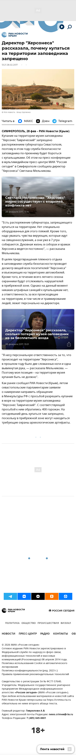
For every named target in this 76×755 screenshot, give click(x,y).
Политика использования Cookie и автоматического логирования (34, 665)
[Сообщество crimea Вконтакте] (24, 596)
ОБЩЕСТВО (28, 623)
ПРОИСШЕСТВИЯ (48, 623)
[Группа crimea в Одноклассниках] (52, 596)
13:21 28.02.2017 (10, 64)
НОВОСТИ (8, 634)
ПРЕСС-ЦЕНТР (28, 634)
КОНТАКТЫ (60, 634)
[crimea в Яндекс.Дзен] (38, 596)
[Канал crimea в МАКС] (65, 596)
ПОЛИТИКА (12, 623)
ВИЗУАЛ (66, 623)
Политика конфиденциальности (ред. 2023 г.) (30, 671)
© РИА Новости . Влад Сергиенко (16, 112)
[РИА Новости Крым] (14, 35)
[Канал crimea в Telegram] (10, 596)
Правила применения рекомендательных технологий (35, 674)
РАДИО (45, 634)
